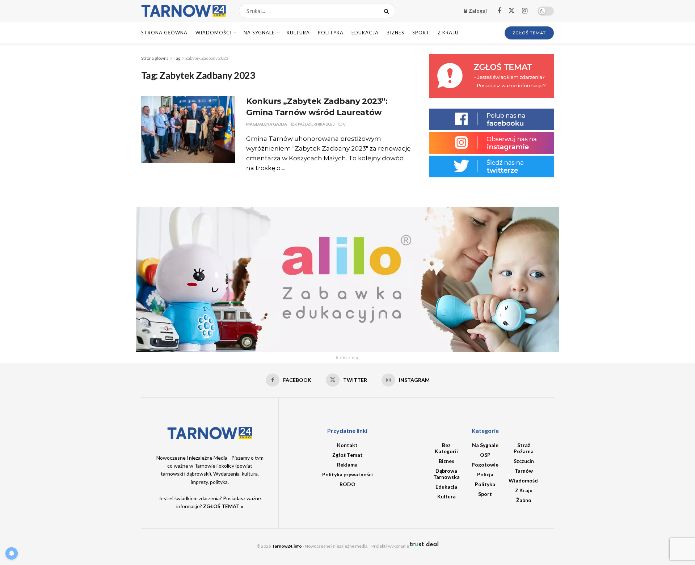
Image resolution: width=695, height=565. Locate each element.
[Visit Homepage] (183, 11)
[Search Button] (387, 11)
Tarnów (524, 471)
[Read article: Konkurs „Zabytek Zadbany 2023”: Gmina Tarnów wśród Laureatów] (188, 129)
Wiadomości (213, 32)
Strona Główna (164, 32)
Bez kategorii (446, 448)
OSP (485, 455)
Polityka (331, 32)
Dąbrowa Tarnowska (446, 474)
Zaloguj (477, 11)
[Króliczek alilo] (347, 279)
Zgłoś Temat (347, 455)
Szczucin (524, 461)
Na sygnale (259, 32)
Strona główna (155, 58)
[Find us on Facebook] (499, 11)
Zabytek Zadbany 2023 (206, 58)
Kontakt (347, 445)
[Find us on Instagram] (524, 11)
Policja (485, 474)
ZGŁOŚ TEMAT (529, 32)
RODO (347, 484)
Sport (421, 32)
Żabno (523, 500)
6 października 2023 (314, 124)
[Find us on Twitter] (511, 11)
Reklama (347, 464)
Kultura (298, 32)
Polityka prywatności (347, 474)
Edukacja (365, 32)
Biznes (395, 32)
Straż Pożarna (524, 448)
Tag (177, 58)
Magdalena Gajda (266, 124)
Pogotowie (485, 464)
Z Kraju (448, 32)
